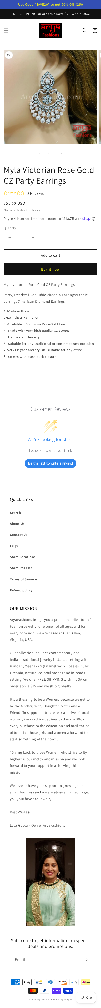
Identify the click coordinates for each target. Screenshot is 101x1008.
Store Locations (23, 557)
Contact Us (18, 535)
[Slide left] (39, 153)
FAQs (14, 546)
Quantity (10, 228)
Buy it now (50, 269)
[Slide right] (61, 153)
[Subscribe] (85, 959)
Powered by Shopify (61, 999)
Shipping (9, 210)
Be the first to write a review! (50, 463)
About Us (17, 523)
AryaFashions (43, 999)
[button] (6, 30)
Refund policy (21, 590)
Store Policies (21, 568)
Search (15, 512)
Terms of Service (23, 579)
